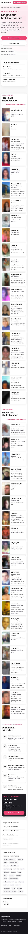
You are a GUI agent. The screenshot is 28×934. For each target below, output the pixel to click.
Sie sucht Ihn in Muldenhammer (11, 830)
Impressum (4, 925)
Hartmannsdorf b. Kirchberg (10, 891)
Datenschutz (16, 925)
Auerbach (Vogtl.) (15, 856)
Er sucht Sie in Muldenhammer (10, 835)
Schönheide (20, 859)
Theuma (15, 881)
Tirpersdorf (18, 875)
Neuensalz (21, 881)
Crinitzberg (11, 875)
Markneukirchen (7, 881)
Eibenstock (6, 865)
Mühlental (18, 885)
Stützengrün (6, 872)
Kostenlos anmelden (20, 2)
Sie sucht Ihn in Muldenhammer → (16, 104)
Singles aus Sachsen (8, 839)
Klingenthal (6, 856)
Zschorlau (6, 885)
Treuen (5, 878)
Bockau (13, 888)
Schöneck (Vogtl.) (8, 869)
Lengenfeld (20, 891)
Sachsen (8, 7)
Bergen (19, 872)
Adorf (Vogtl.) (7, 888)
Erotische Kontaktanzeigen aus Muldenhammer (10, 844)
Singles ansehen (14, 43)
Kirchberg (19, 888)
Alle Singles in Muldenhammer (10, 826)
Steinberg (13, 872)
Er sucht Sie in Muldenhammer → (16, 419)
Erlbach (5, 875)
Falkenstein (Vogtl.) (13, 862)
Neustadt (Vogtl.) (14, 865)
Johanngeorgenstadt (13, 878)
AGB (10, 925)
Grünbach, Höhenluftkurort (9, 859)
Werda (22, 869)
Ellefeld (5, 862)
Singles (3, 7)
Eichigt (11, 885)
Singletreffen (6, 2)
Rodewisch (16, 869)
